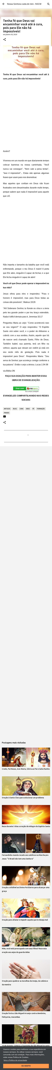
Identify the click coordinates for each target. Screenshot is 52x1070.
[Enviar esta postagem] (4, 417)
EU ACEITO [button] (26, 1066)
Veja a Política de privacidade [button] (15, 1060)
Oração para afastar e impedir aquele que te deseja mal (25, 920)
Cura (21, 408)
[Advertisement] (26, 115)
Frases (6, 413)
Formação (41, 408)
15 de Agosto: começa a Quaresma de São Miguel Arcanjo (26, 1046)
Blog (15, 408)
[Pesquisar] (48, 4)
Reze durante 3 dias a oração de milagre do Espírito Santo (26, 826)
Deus (28, 408)
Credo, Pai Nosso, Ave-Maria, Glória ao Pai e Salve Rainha (26, 769)
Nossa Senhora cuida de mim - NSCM (24, 4)
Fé (33, 408)
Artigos (7, 408)
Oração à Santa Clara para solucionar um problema (23, 798)
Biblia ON (10, 371)
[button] (4, 39)
